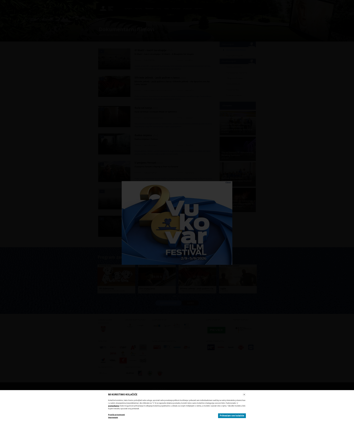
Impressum (113, 417)
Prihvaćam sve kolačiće (232, 415)
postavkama (113, 406)
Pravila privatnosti (116, 415)
